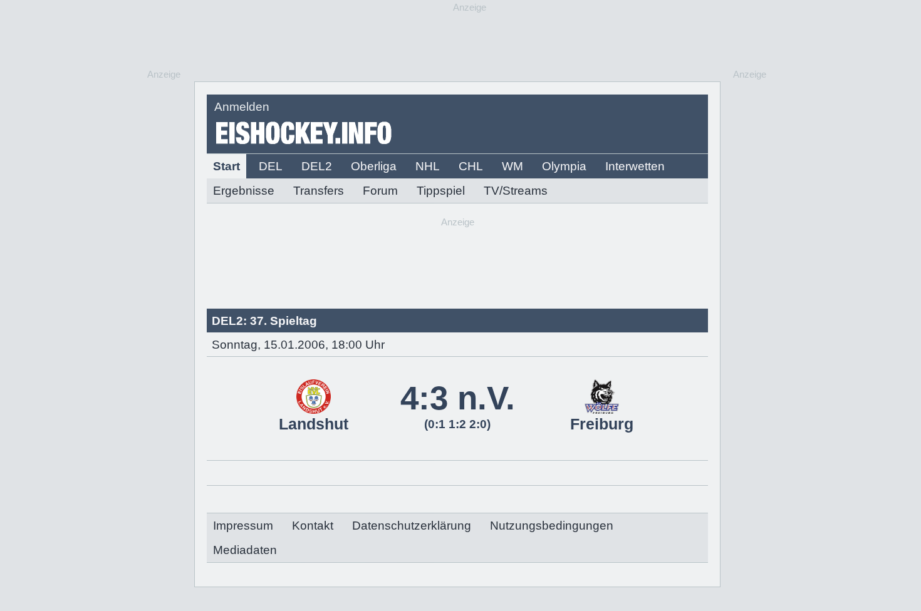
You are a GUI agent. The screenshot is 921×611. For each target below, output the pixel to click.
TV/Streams (516, 190)
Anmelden (241, 106)
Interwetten (635, 166)
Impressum (243, 525)
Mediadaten (245, 550)
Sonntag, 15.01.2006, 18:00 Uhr (298, 344)
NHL (427, 166)
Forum (380, 190)
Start (226, 166)
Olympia (564, 166)
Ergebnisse (243, 190)
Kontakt (312, 525)
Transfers (318, 190)
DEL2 (316, 166)
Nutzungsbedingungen (551, 525)
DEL (271, 166)
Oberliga (374, 166)
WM (512, 166)
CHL (471, 166)
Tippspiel (441, 190)
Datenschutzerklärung (411, 525)
